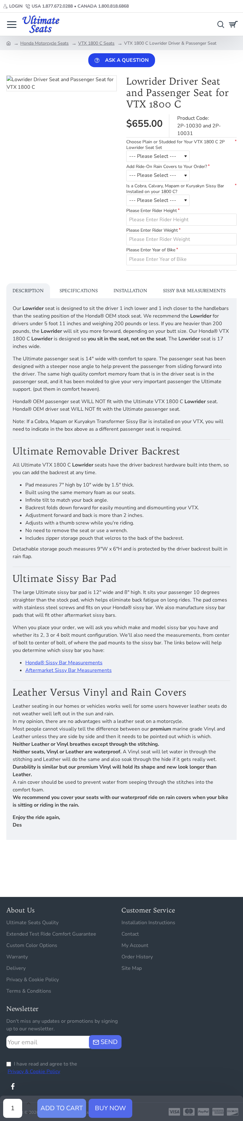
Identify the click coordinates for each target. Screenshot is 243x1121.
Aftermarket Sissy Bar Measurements (68, 670)
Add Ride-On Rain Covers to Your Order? (166, 167)
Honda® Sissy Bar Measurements (64, 662)
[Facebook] (12, 1086)
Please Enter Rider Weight (152, 230)
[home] (8, 43)
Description (28, 290)
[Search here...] (219, 24)
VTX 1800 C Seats (96, 43)
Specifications (78, 290)
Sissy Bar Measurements (194, 290)
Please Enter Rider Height (151, 211)
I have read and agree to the (42, 1067)
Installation (130, 290)
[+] (28, 1103)
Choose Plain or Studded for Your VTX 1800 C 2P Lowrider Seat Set (175, 145)
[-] (28, 1113)
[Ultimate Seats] (11, 24)
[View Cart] (234, 24)
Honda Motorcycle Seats (44, 43)
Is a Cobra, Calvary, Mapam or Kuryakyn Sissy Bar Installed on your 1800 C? (175, 189)
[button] (61, 1108)
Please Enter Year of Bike (150, 250)
